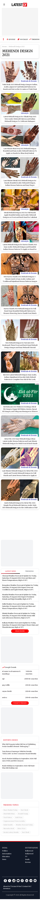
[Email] (35, 880)
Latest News (10, 571)
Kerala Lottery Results (11, 832)
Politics (5, 851)
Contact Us (26, 886)
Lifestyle (25, 113)
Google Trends (10, 667)
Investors (6, 888)
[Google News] (30, 880)
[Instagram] (22, 880)
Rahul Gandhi (8, 825)
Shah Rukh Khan (9, 814)
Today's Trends (20, 703)
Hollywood (29, 854)
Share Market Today (11, 810)
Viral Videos (8, 817)
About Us (6, 886)
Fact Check (24, 810)
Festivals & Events (29, 81)
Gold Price (18, 817)
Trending (35, 39)
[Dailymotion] (13, 880)
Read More (20, 631)
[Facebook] (5, 880)
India (4, 848)
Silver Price (21, 828)
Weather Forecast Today (24, 825)
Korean (28, 862)
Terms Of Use (16, 886)
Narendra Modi (9, 828)
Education (6, 856)
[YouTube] (18, 880)
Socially (23, 39)
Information (6, 854)
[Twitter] (9, 880)
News (4, 859)
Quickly (11, 39)
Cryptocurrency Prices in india (14, 821)
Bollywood (29, 851)
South (27, 859)
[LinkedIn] (26, 880)
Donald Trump (23, 814)
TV (26, 856)
